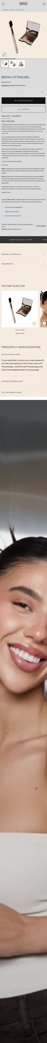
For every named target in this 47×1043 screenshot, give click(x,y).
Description (6, 116)
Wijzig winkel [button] (40, 226)
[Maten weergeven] (34, 323)
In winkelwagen (23, 101)
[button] (3, 4)
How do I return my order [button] (11, 354)
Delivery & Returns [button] (11, 254)
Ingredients (16, 116)
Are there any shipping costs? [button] (12, 381)
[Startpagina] (23, 4)
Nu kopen (23, 109)
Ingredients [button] (7, 264)
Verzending (5, 85)
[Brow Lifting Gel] (20, 309)
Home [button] (5, 10)
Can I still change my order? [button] (12, 392)
